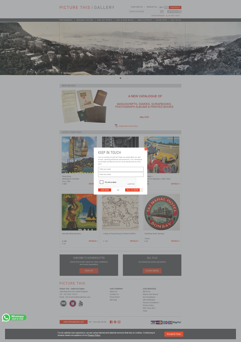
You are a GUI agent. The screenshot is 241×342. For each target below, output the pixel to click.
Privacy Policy (94, 335)
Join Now (105, 190)
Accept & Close (174, 334)
